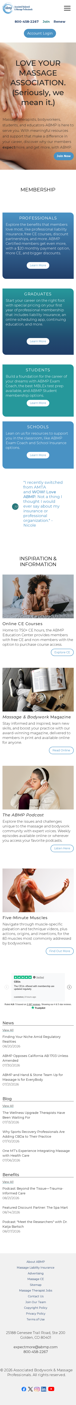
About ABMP (36, 1261)
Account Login (40, 33)
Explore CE (62, 652)
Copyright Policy (35, 1307)
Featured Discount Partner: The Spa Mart (35, 1208)
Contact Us (35, 1296)
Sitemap (36, 1285)
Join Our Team (35, 1302)
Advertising (36, 1273)
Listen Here (62, 848)
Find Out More (59, 951)
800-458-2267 (27, 22)
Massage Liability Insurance (35, 1267)
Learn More (38, 265)
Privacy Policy (35, 1313)
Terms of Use (36, 1319)
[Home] (20, 8)
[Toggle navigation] (67, 8)
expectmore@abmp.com (36, 1347)
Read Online (61, 750)
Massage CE (35, 1279)
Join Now (64, 156)
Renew (59, 22)
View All (8, 1030)
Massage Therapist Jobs (35, 1290)
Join (46, 22)
